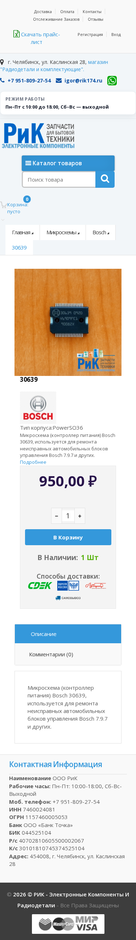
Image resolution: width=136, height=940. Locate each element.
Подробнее (33, 462)
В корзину (68, 537)
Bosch (99, 232)
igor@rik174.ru (83, 80)
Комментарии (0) (51, 654)
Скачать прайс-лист (40, 38)
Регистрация (90, 34)
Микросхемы (61, 232)
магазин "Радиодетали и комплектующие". (54, 65)
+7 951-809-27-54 (29, 80)
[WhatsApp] (112, 80)
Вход (116, 34)
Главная (21, 232)
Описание (44, 633)
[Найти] (105, 179)
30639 (19, 247)
